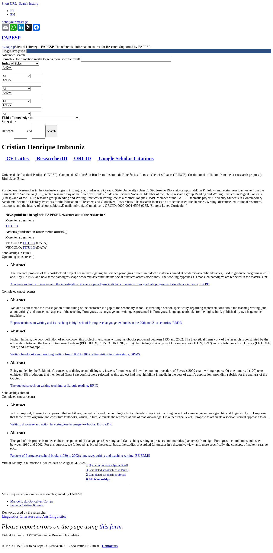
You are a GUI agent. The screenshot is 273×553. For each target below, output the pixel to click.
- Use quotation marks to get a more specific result (41, 59)
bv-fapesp (8, 47)
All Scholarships (99, 479)
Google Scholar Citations (125, 158)
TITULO (12, 226)
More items (12, 220)
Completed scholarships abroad (107, 474)
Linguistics (57, 516)
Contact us (110, 546)
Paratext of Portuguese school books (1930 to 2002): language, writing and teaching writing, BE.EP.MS (80, 455)
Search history (28, 3)
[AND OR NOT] (7, 67)
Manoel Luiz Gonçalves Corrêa (31, 501)
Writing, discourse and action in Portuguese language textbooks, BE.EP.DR (61, 424)
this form (110, 526)
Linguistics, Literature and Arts (25, 516)
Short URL (9, 3)
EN (12, 14)
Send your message (15, 22)
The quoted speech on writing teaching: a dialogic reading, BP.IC (54, 385)
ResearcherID (51, 158)
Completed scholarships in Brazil (108, 470)
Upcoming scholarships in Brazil (108, 465)
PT (12, 11)
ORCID (82, 158)
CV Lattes (17, 158)
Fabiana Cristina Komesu (27, 505)
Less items (27, 220)
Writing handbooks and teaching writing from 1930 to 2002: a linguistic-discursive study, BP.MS (75, 354)
